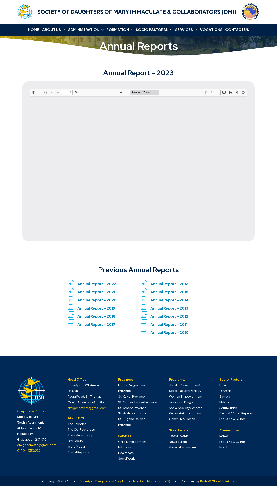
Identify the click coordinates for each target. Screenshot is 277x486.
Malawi (224, 402)
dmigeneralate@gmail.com (36, 445)
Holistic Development (184, 385)
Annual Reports (78, 452)
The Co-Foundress (81, 429)
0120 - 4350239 (29, 450)
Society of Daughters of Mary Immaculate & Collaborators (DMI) (124, 481)
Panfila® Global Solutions (217, 481)
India (222, 385)
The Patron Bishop (80, 435)
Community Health (182, 419)
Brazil (223, 447)
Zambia (224, 396)
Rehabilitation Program (185, 413)
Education (125, 447)
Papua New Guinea (232, 419)
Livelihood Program (182, 402)
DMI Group (75, 441)
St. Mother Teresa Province (137, 402)
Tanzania (225, 390)
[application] (63, 30)
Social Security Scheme (185, 408)
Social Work (126, 458)
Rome (223, 436)
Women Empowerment (185, 396)
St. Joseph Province (132, 408)
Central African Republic (236, 413)
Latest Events (179, 436)
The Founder (77, 424)
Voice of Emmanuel (182, 447)
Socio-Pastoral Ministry (185, 390)
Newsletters (178, 441)
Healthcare (126, 453)
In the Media (76, 446)
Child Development (132, 441)
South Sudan (228, 408)
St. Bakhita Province (132, 413)
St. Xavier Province (131, 396)
